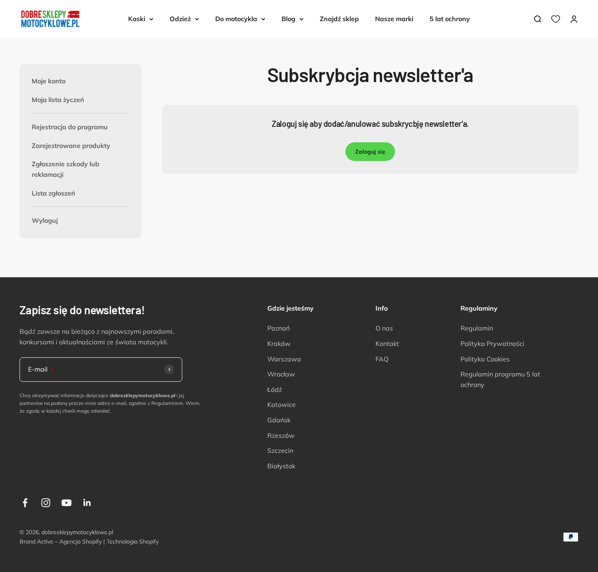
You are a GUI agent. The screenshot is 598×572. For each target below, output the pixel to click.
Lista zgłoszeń (53, 193)
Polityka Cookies (485, 359)
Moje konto (48, 81)
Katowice (281, 404)
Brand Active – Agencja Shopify (61, 541)
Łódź (274, 389)
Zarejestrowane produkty (71, 145)
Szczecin (280, 450)
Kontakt (387, 343)
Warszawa (284, 359)
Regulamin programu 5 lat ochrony (500, 379)
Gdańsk (278, 420)
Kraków (278, 343)
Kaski (136, 19)
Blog (288, 19)
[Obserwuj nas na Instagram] (45, 502)
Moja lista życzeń (58, 100)
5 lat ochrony (450, 19)
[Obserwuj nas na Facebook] (25, 502)
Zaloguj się (370, 151)
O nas (384, 328)
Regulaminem (167, 403)
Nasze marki (394, 19)
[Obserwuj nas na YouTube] (66, 502)
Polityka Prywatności (492, 343)
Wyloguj (45, 220)
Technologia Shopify (133, 541)
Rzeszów (281, 435)
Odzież (180, 19)
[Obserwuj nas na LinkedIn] (87, 502)
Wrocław (281, 374)
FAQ (381, 359)
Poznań (278, 328)
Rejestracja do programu (70, 127)
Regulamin (477, 328)
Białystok (281, 466)
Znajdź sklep (339, 19)
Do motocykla (236, 19)
